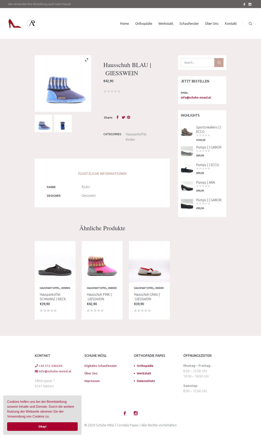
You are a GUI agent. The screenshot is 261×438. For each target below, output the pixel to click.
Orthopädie (145, 365)
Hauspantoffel (136, 134)
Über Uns (90, 373)
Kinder (130, 139)
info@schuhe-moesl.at (196, 97)
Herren (65, 288)
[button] (51, 417)
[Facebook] (244, 4)
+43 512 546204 (50, 365)
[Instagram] (250, 4)
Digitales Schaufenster (100, 365)
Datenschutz (146, 381)
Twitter (123, 117)
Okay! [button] (42, 426)
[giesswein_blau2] (63, 123)
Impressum (92, 381)
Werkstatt (144, 373)
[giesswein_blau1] (43, 123)
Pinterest (128, 117)
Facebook (118, 117)
